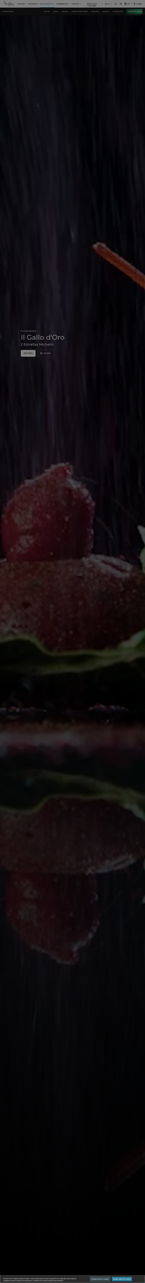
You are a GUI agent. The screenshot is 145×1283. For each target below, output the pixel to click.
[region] (72, 1279)
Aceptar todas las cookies (122, 1279)
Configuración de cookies (100, 1279)
